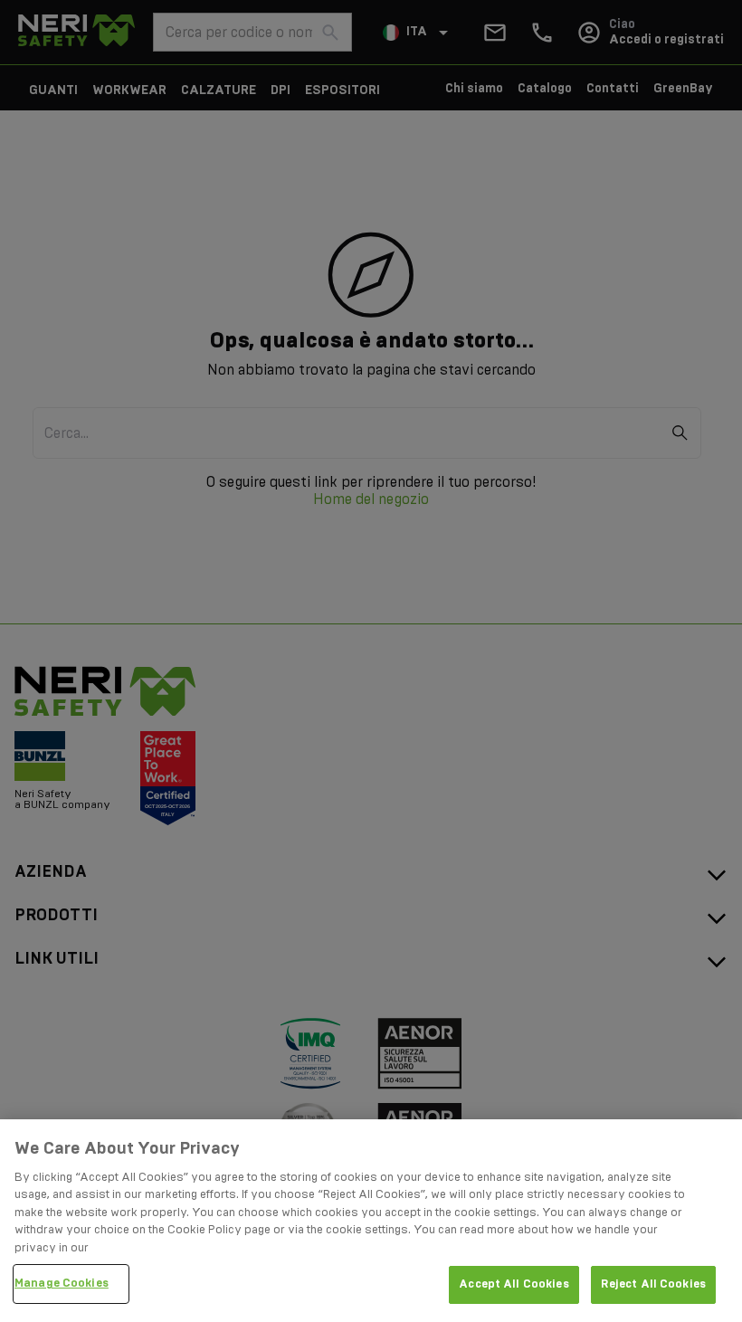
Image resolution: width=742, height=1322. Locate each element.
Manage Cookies (61, 1283)
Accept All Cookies (513, 1284)
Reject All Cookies (653, 1284)
